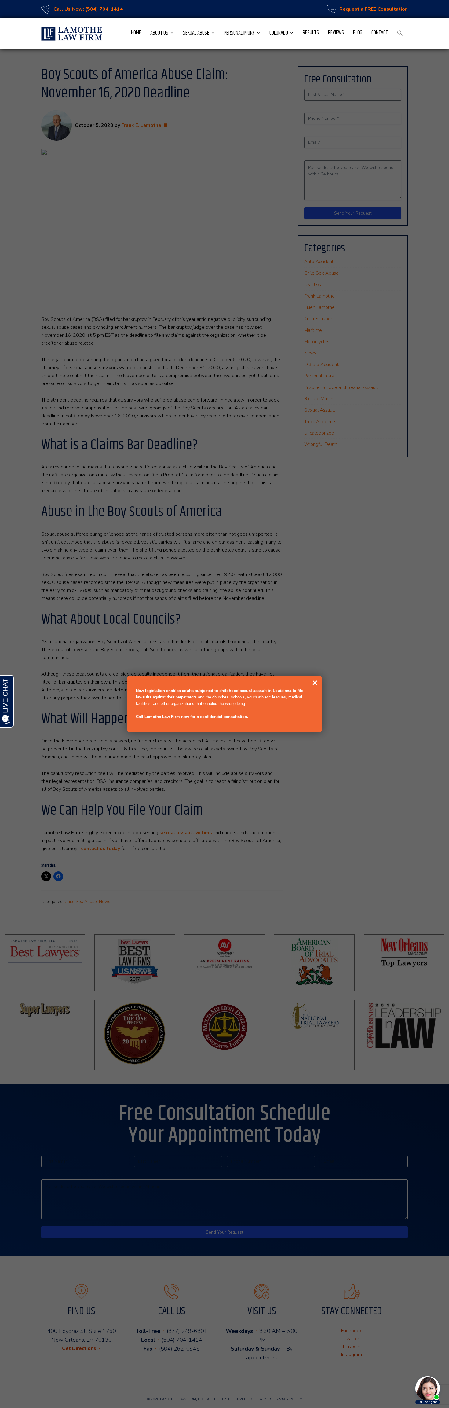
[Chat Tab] (224, 704)
